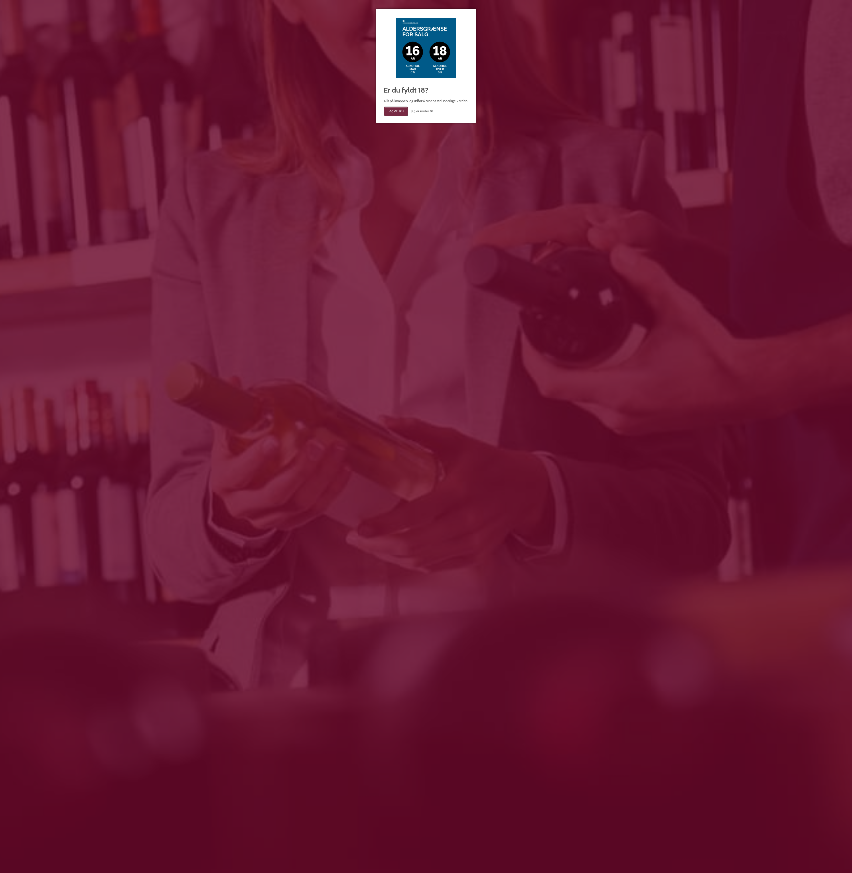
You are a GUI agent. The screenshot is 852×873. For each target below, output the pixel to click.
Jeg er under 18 (422, 111)
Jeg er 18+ (396, 111)
